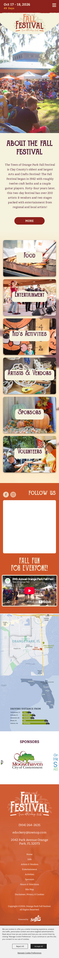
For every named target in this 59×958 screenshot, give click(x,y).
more (29, 221)
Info (30, 859)
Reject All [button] (20, 946)
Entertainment (29, 869)
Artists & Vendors (29, 864)
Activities (29, 874)
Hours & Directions (29, 884)
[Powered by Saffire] (36, 918)
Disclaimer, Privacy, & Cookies (29, 894)
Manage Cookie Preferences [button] (29, 953)
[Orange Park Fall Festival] (29, 22)
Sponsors (29, 879)
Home (29, 854)
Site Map (29, 889)
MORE (29, 278)
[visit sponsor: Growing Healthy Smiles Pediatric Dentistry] (39, 761)
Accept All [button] (38, 946)
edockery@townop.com (29, 832)
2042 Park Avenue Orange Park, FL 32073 (29, 841)
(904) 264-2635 (30, 825)
